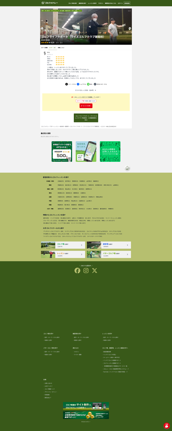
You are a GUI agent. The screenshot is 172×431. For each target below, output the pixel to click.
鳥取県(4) (60, 201)
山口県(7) (89, 201)
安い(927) (88, 218)
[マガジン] (86, 352)
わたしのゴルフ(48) (63, 234)
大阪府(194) (61, 197)
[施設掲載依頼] (115, 352)
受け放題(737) (62, 220)
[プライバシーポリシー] (57, 392)
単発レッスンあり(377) (108, 220)
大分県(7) (89, 209)
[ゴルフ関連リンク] (57, 389)
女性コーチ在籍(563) (78, 218)
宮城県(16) (75, 181)
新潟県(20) (61, 189)
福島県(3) (96, 181)
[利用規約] (57, 395)
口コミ (103, 126)
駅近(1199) (82, 220)
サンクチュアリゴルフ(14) (114, 234)
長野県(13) (89, 189)
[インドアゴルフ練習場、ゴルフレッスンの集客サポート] (86, 415)
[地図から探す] (57, 340)
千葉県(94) (91, 185)
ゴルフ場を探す (72, 3)
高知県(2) (80, 205)
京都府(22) (76, 197)
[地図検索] (86, 151)
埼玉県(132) (83, 185)
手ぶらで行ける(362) (98, 218)
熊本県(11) (82, 209)
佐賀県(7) (68, 209)
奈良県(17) (92, 197)
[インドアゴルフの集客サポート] (115, 360)
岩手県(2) (68, 181)
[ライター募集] (110, 151)
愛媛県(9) (74, 205)
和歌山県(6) (99, 197)
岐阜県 (62, 126)
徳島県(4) (60, 205)
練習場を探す (82, 3)
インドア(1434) (54, 218)
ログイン (120, 3)
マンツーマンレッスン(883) (113, 218)
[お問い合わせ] (57, 383)
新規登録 (127, 3)
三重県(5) (83, 193)
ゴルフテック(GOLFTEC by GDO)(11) (97, 231)
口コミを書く (87, 106)
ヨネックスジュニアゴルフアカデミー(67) (74, 236)
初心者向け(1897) (66, 218)
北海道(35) (61, 181)
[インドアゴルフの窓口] (115, 355)
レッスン (56, 126)
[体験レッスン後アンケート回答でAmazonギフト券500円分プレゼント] (62, 151)
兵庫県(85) (69, 197)
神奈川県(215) (108, 185)
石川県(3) (74, 189)
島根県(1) (67, 201)
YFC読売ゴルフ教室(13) (50, 234)
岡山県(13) (74, 201)
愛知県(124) (61, 193)
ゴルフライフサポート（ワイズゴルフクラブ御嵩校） (85, 126)
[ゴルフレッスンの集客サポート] (115, 363)
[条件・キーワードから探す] (57, 337)
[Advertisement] (86, 302)
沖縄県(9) (110, 209)
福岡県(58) (61, 209)
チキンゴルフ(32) (75, 234)
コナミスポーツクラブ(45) (94, 236)
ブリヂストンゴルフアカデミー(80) (53, 231)
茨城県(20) (61, 185)
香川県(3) (67, 205)
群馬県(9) (75, 185)
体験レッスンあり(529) (93, 220)
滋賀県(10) (84, 197)
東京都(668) (98, 185)
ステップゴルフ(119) (115, 231)
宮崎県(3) (96, 209)
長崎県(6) (74, 209)
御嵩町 (67, 126)
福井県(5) (81, 189)
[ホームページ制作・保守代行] (115, 358)
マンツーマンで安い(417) (78, 223)
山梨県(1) (115, 185)
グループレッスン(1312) (50, 220)
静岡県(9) (76, 193)
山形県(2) (89, 181)
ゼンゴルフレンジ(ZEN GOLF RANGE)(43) (94, 234)
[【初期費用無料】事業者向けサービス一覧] (115, 366)
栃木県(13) (68, 185)
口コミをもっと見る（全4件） (85, 90)
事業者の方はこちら (110, 3)
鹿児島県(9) (103, 209)
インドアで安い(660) (64, 223)
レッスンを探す (92, 3)
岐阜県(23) (69, 193)
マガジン (100, 3)
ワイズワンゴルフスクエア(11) (52, 236)
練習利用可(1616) (73, 220)
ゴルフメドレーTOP (46, 126)
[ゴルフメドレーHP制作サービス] (86, 406)
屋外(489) (46, 218)
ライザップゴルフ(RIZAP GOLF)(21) (75, 231)
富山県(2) (68, 189)
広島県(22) (82, 201)
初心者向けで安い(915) (49, 223)
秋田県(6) (82, 181)
